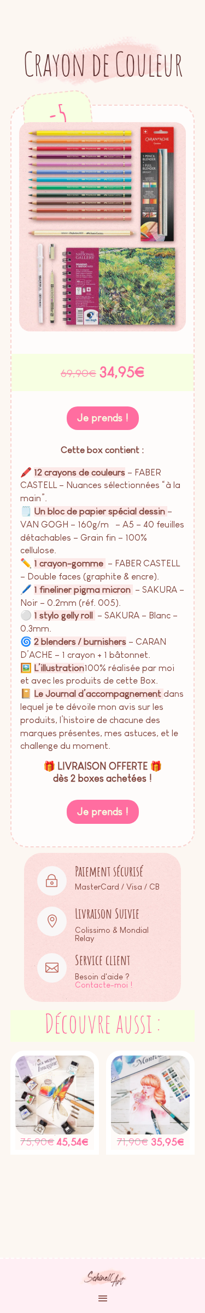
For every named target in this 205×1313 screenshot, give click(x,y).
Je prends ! (102, 417)
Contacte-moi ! (103, 984)
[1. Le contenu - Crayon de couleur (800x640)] (102, 328)
